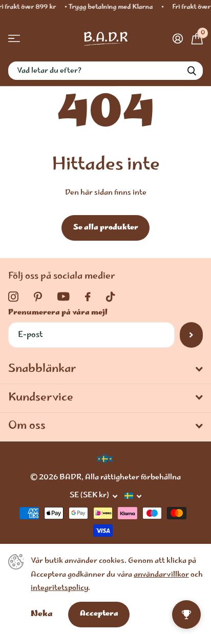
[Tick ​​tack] (110, 297)
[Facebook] (88, 297)
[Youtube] (63, 296)
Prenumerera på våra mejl (58, 313)
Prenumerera (191, 335)
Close (105, 370)
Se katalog (14, 38)
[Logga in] (177, 38)
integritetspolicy (59, 588)
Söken (191, 70)
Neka (42, 614)
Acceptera (99, 614)
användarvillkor (161, 575)
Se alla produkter (105, 228)
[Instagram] (13, 297)
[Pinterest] (38, 297)
